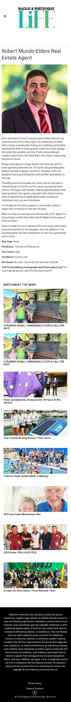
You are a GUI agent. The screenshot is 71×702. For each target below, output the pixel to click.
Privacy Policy (34, 683)
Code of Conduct (34, 688)
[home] (35, 17)
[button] (6, 16)
